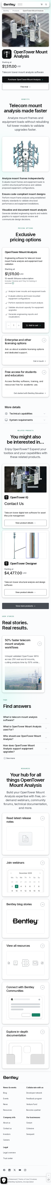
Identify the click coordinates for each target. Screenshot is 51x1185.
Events (5, 1098)
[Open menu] (20, 4)
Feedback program (34, 1098)
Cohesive (30, 1128)
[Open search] (46, 4)
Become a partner (33, 1110)
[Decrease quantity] (8, 325)
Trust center (8, 1158)
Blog (5, 1093)
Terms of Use (23, 1179)
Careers (6, 1140)
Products (16, 11)
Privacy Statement (10, 1179)
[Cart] (41, 4)
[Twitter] (15, 1170)
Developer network (34, 1093)
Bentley (6, 11)
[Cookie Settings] (4, 1180)
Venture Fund (31, 1104)
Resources (7, 1110)
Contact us (7, 1128)
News (5, 1104)
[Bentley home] (10, 4)
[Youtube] (20, 1170)
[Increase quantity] (19, 325)
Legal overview (9, 1152)
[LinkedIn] (9, 1170)
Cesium (29, 1123)
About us (6, 1123)
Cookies (33, 1179)
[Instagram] (25, 1170)
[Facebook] (4, 1170)
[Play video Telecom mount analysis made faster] (25, 154)
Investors (6, 1134)
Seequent (30, 1134)
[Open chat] (48, 1179)
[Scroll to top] (48, 1175)
